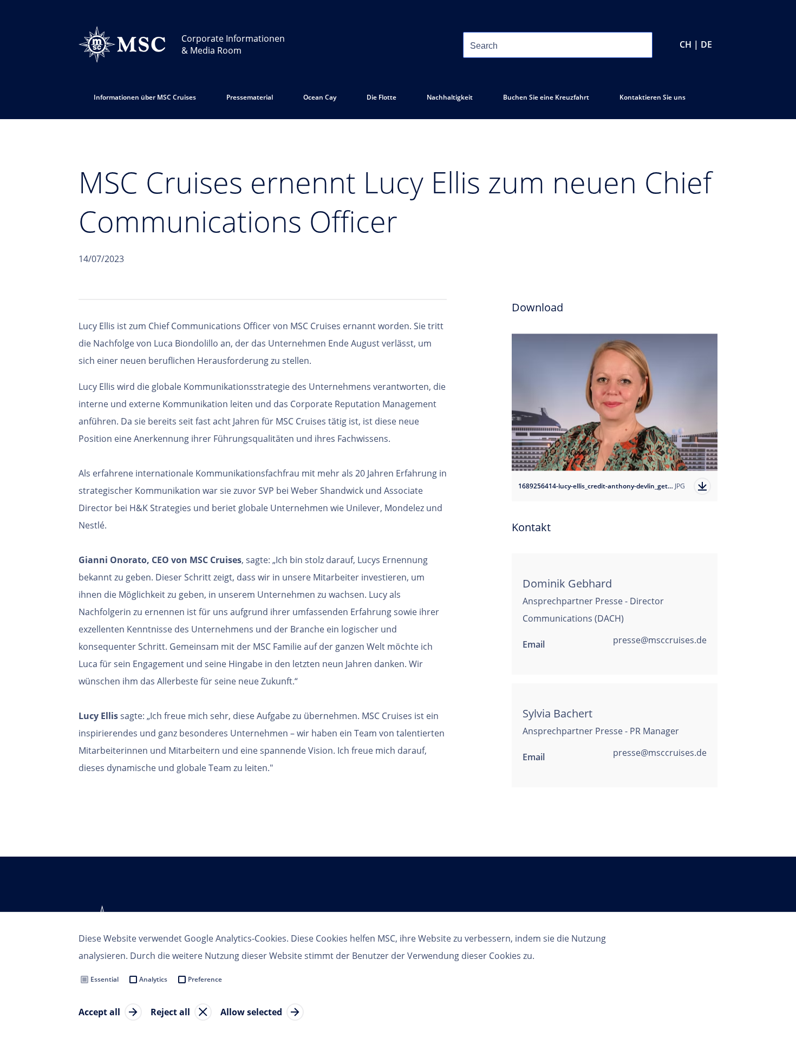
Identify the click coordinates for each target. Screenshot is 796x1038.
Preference (205, 979)
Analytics (153, 979)
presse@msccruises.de (660, 640)
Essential (104, 979)
